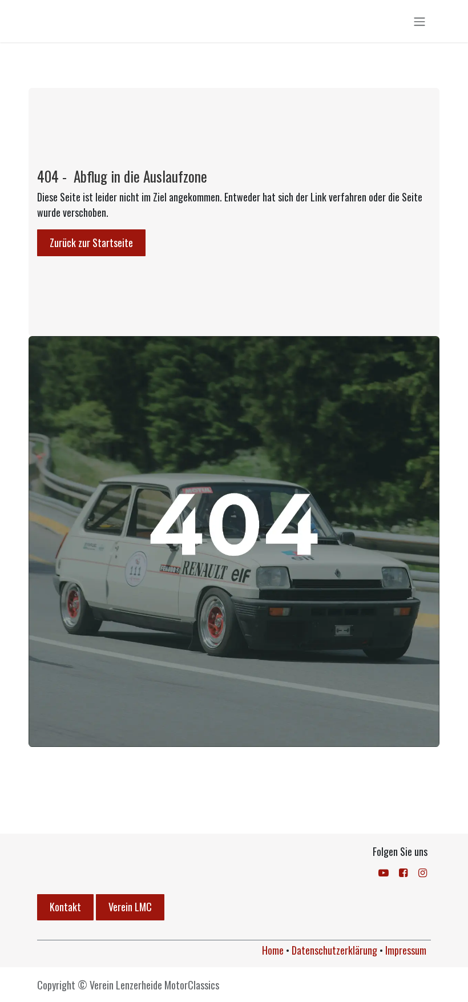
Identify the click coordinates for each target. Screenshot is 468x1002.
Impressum (405, 950)
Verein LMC (130, 906)
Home (273, 950)
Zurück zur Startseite (91, 242)
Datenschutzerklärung (334, 950)
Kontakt (65, 906)
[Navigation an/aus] (419, 21)
